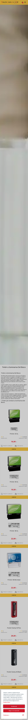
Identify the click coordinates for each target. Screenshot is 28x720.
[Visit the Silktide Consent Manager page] (23, 715)
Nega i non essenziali (14, 710)
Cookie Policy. (6, 702)
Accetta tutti (14, 706)
